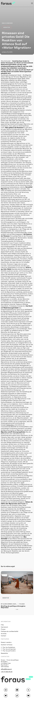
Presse (3, 629)
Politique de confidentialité (9, 631)
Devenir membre (6, 642)
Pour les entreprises (9, 649)
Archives (3, 633)
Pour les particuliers (9, 651)
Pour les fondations (9, 647)
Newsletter (4, 653)
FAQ (2, 625)
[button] (2, 589)
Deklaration (10, 425)
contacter (5, 656)
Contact (3, 635)
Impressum (4, 627)
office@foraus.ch (6, 669)
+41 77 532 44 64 (6, 671)
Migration (6, 27)
